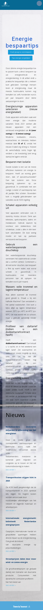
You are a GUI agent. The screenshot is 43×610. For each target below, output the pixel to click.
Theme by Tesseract (20, 606)
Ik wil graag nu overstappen (20, 52)
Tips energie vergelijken (21, 58)
